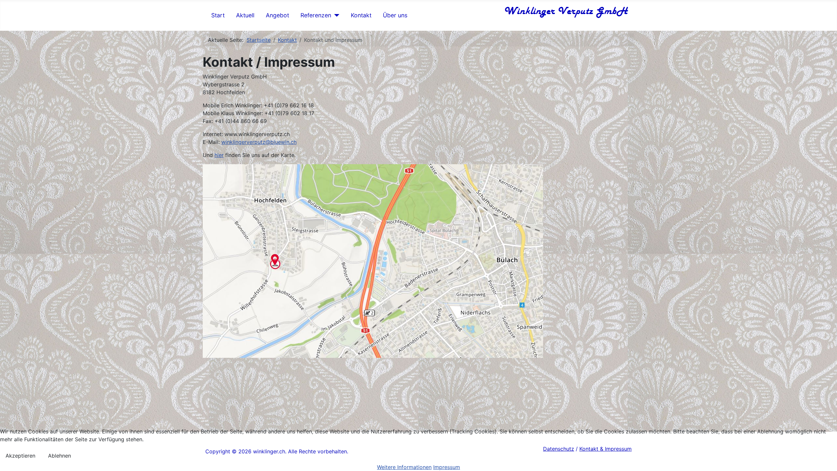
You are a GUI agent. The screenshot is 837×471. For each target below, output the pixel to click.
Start (218, 15)
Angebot (277, 15)
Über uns (395, 15)
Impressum (446, 467)
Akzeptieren (20, 455)
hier (219, 155)
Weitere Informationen (404, 467)
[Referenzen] (335, 15)
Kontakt (361, 15)
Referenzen (315, 15)
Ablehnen (59, 455)
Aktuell (245, 15)
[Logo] (566, 11)
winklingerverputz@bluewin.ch (259, 142)
